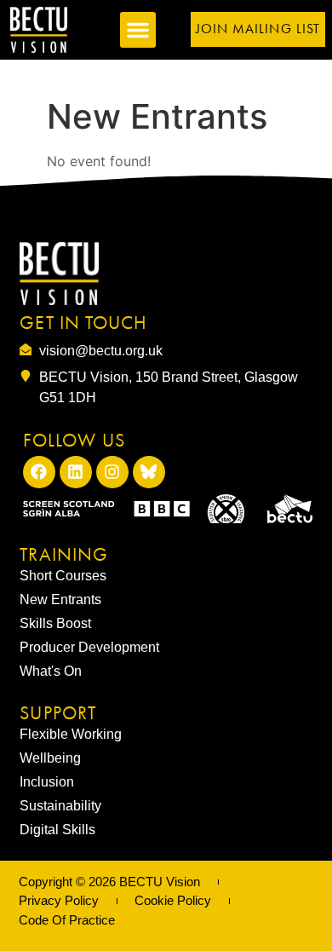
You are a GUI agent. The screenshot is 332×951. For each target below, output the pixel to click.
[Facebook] (39, 472)
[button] (138, 30)
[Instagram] (112, 472)
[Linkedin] (76, 472)
